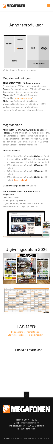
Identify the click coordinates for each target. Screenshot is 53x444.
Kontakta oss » (34, 331)
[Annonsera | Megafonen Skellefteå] (14, 5)
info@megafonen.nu (30, 422)
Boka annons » (18, 331)
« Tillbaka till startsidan (26, 350)
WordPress (17, 438)
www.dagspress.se (23, 98)
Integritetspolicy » (37, 334)
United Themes (43, 438)
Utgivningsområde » (17, 334)
